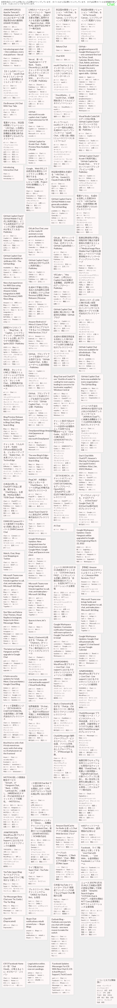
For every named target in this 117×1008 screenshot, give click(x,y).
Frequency (68, 644)
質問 (39, 54)
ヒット (99, 993)
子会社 (99, 995)
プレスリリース (11, 150)
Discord (40, 85)
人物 (96, 334)
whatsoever (18, 771)
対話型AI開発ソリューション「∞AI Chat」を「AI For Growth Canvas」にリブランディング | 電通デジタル (66, 15)
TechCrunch (58, 990)
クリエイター (60, 904)
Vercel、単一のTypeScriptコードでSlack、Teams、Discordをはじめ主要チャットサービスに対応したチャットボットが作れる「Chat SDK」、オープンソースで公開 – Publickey (39, 70)
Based (95, 653)
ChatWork (33, 660)
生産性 (83, 815)
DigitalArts (83, 796)
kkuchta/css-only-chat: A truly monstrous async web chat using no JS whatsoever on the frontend (13, 748)
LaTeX (6, 433)
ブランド (59, 458)
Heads (6, 980)
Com (92, 913)
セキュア (84, 801)
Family (6, 597)
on (6, 565)
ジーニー (85, 436)
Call (6, 595)
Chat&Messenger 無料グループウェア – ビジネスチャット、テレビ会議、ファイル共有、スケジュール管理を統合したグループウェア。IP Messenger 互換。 (64, 745)
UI (67, 990)
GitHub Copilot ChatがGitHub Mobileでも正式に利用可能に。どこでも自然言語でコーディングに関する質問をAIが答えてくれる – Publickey (13, 224)
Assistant (39, 240)
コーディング (9, 243)
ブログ (58, 326)
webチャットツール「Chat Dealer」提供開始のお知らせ (90, 828)
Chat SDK (60, 56)
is (53, 220)
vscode (32, 136)
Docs (93, 87)
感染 (104, 995)
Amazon (8, 303)
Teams (41, 89)
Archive (15, 627)
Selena (14, 636)
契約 (67, 161)
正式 (65, 266)
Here (39, 627)
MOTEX (7, 812)
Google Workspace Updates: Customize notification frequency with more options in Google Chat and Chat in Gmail (64, 631)
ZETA (66, 506)
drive (82, 89)
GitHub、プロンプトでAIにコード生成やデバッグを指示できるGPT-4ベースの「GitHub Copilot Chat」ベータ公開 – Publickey (39, 400)
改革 (90, 292)
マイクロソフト (86, 185)
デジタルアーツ (85, 803)
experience (16, 307)
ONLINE (39, 980)
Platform (8, 65)
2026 (6, 27)
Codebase (15, 58)
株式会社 (84, 524)
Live (14, 562)
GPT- (54, 188)
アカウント (36, 807)
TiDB (13, 508)
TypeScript (34, 92)
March (80, 557)
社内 (91, 815)
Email (32, 561)
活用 (80, 230)
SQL (32, 499)
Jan (90, 482)
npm (6, 63)
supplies (57, 410)
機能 (40, 51)
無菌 (89, 813)
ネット (58, 157)
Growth (60, 29)
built (96, 79)
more (82, 103)
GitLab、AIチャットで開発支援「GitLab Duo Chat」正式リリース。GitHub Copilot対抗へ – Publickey (64, 243)
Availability (8, 268)
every (6, 61)
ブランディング (62, 36)
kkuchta (7, 764)
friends (15, 597)
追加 (57, 619)
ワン (69, 159)
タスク (32, 39)
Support (17, 438)
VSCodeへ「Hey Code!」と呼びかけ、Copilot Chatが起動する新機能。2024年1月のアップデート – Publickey (64, 281)
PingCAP (32, 496)
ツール (96, 839)
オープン (34, 94)
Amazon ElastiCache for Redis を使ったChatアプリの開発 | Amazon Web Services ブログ (66, 829)
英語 (44, 740)
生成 (57, 164)
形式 (65, 465)
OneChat (83, 515)
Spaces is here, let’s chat (37, 621)
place (82, 270)
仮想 (82, 336)
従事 (81, 287)
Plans (14, 602)
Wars (15, 643)
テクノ (7, 476)
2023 (7, 347)
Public (42, 160)
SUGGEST (83, 661)
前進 (81, 150)
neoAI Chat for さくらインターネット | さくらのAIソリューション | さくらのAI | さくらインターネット (64, 70)
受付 (34, 812)
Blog (65, 211)
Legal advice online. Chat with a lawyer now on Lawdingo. (36, 966)
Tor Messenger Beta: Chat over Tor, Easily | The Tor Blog (13, 899)
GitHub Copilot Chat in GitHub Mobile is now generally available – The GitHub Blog (61, 203)
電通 (59, 41)
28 (14, 27)
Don (81, 480)
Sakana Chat (61, 46)
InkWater (83, 482)
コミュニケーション (11, 397)
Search (7, 438)
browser (14, 110)
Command (90, 84)
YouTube (34, 879)
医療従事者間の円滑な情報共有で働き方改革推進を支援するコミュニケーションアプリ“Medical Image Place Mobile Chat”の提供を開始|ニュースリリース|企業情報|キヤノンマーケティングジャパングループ (90, 249)
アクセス (34, 346)
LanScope (15, 810)
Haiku (63, 188)
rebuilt (42, 935)
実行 (37, 205)
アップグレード (60, 508)
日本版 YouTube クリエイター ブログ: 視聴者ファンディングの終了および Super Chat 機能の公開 (64, 890)
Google (83, 96)
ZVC (31, 528)
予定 (32, 44)
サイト (7, 354)
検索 (6, 737)
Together (7, 606)
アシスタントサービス (89, 433)
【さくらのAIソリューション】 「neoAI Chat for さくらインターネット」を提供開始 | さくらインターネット (13, 76)
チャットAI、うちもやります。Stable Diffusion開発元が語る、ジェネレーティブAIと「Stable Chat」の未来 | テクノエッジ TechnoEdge (13, 452)
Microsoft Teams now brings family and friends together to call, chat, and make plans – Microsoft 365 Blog (13, 580)
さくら (57, 85)
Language (8, 315)
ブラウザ (18, 354)
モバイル (18, 888)
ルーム (42, 42)
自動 (57, 616)
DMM (7, 538)
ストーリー (59, 453)
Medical (83, 268)
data (6, 307)
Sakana (67, 50)
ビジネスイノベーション (63, 112)
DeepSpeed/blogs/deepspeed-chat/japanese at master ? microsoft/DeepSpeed (38, 434)
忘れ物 (42, 812)
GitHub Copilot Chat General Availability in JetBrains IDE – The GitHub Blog (13, 259)
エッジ (7, 471)
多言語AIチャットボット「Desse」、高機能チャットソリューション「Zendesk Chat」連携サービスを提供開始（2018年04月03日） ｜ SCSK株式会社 (41, 828)
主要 (41, 101)
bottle (57, 396)
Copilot (33, 129)
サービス (8, 41)
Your (6, 117)
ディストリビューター (62, 152)
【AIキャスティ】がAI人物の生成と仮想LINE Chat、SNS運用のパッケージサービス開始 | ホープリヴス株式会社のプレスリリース (89, 308)
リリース (59, 264)
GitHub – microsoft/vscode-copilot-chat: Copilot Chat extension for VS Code (38, 117)
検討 (102, 997)
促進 (65, 358)
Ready (32, 252)
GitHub (83, 94)
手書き (32, 309)
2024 (57, 292)
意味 (84, 930)
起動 (57, 304)
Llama (32, 341)
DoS (14, 32)
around (30, 931)
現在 (89, 150)
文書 (82, 752)
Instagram (8, 631)
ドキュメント (60, 607)
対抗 (68, 264)
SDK (67, 60)
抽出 (57, 614)
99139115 (8, 29)
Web (42, 198)
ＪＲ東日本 (44, 815)
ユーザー (34, 383)
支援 (32, 49)
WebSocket (8, 36)
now (42, 158)
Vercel (17, 65)
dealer (92, 835)
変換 (29, 205)
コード (44, 94)
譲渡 (108, 993)
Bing (16, 347)
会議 (93, 750)
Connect (15, 536)
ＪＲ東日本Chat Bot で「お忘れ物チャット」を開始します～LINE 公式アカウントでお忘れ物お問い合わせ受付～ (41, 790)
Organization (94, 398)
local (65, 406)
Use (57, 413)
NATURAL (8, 317)
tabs (5, 115)
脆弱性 (58, 698)
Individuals (83, 368)
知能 (92, 932)
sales (80, 218)
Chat (6, 32)
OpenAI (68, 503)
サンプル (8, 39)
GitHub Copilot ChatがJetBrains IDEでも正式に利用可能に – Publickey (39, 264)
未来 (16, 476)
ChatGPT (66, 398)
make (6, 599)
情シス (15, 822)
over (19, 910)
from (89, 91)
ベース (44, 420)
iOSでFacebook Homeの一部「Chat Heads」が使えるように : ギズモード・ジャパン (13, 969)
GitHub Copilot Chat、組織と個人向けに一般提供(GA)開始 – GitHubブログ (64, 313)
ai (31, 35)
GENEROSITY (67, 446)
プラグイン (59, 693)
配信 (32, 884)
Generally (56, 215)
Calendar (83, 82)
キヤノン (91, 270)
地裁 (98, 1002)
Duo (39, 245)
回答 (57, 612)
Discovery (83, 87)
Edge (40, 467)
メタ (6, 545)
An (20, 805)
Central (65, 396)
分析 (15, 152)
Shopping (7, 567)
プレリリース (84, 148)
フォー (67, 691)
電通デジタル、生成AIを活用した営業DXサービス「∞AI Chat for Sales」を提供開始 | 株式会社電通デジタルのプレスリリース (87, 202)
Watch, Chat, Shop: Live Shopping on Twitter (11, 556)
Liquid (82, 485)
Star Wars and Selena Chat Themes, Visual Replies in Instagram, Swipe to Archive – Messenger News (12, 617)
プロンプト (34, 381)
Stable (17, 466)
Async (6, 757)
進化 (44, 533)
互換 (6, 511)
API (6, 925)
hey (56, 297)
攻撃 (98, 997)
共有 (90, 282)
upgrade (7, 670)
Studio (94, 141)
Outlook (55, 948)
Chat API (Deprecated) (9, 919)
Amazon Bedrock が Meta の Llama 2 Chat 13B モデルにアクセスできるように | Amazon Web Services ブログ (39, 327)
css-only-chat (8, 760)
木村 (40, 738)
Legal (31, 977)
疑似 (14, 409)
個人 (57, 328)
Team (32, 526)
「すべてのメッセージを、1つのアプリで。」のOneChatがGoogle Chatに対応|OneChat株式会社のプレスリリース (89, 502)
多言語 (35, 857)
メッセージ (84, 522)
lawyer (41, 975)
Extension (43, 129)
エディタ (92, 143)
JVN (57, 681)
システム (43, 306)
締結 (65, 164)
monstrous (16, 764)
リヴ (89, 334)
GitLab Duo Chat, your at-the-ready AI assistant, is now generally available (38, 232)
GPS (104, 993)
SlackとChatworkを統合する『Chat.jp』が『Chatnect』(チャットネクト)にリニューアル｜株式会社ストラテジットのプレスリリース (39, 645)
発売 (32, 913)
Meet (43, 568)
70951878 (8, 849)
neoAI (64, 82)
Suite (6, 700)
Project (42, 196)
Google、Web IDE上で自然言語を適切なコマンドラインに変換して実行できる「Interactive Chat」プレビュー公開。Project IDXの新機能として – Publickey (36, 177)
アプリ (83, 517)
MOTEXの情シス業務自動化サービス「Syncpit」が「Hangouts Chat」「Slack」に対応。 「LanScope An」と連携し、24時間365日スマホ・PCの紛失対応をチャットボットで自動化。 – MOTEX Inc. (14, 789)
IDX (35, 193)
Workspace (84, 111)
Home (14, 980)
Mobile (62, 220)
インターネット (61, 87)
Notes (14, 433)
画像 (84, 450)
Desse (34, 845)
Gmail (92, 94)
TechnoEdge (8, 469)
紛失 (15, 824)
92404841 (58, 679)
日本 (6, 515)
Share (32, 696)
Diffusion (7, 466)
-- (58, 867)
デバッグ (43, 378)
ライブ (93, 872)
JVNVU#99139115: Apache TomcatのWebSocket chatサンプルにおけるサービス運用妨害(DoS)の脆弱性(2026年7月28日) (13, 16)
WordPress (59, 686)
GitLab (44, 247)
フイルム (58, 114)
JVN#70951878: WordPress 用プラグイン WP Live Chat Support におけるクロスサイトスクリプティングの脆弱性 (13, 839)
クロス (58, 688)
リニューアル (60, 356)
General (7, 272)
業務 (57, 363)
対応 (32, 106)
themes (6, 641)
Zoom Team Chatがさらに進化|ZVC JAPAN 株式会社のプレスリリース (39, 516)
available (33, 153)
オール (57, 149)
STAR (6, 639)
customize (58, 644)
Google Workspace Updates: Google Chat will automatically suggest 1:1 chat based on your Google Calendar (89, 643)
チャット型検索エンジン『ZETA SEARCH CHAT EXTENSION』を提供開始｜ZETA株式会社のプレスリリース (13, 712)
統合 (44, 674)
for (67, 26)
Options (69, 651)
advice (31, 973)
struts (99, 985)
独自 (40, 311)
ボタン (95, 591)
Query (64, 408)
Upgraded (91, 559)
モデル (33, 348)
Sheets (92, 106)
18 (56, 592)
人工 (84, 925)
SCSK (41, 845)
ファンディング (60, 906)
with (13, 115)
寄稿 (84, 594)
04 (39, 840)
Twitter (7, 570)
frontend (7, 762)
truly (5, 769)
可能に (83, 190)
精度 (64, 614)
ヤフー (32, 42)
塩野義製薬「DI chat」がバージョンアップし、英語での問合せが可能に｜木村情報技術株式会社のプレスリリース (39, 713)
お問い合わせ (36, 805)
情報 (90, 287)
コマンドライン (32, 201)
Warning (83, 489)
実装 (54, 191)
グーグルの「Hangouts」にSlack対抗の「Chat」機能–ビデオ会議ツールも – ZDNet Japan (66, 858)
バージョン (34, 728)
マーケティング (86, 280)
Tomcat (18, 34)
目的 (65, 365)
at (31, 243)
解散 (102, 1002)
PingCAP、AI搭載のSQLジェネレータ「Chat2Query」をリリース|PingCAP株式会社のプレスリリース (39, 485)
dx (79, 215)
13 (31, 336)
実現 (6, 154)
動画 (94, 875)
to (65, 410)
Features (41, 561)
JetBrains (7, 277)
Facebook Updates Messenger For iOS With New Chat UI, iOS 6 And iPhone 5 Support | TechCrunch (62, 969)
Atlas (82, 475)
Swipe (14, 639)
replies (6, 636)
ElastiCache (61, 840)
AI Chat (57, 525)
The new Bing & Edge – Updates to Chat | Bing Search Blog (39, 458)
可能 (32, 733)
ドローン (100, 1000)
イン (64, 147)
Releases (42, 304)
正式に (7, 248)
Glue (14, 310)
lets (37, 629)
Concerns (58, 401)
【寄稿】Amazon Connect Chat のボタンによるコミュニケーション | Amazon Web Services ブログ (91, 572)
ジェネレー (18, 471)
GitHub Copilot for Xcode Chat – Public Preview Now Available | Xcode (39, 145)
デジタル (61, 34)
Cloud (7, 503)
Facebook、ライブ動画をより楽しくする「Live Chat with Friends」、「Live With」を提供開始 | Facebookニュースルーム (90, 855)
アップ (67, 299)
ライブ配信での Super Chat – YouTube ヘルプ (38, 870)
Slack (32, 89)
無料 (64, 775)
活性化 (109, 995)
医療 (90, 285)
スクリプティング (11, 861)
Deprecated (8, 927)
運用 (15, 44)
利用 (90, 188)
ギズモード (8, 985)
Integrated (33, 568)
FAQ (57, 597)
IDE (28, 193)
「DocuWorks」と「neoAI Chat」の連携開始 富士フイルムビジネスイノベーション (64, 99)
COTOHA (66, 595)
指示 (32, 385)
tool (90, 108)
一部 (19, 985)
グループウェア (60, 763)
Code (40, 126)
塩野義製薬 (34, 735)
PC (16, 812)
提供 (40, 47)
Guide (57, 448)
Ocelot (82, 487)
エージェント (43, 37)
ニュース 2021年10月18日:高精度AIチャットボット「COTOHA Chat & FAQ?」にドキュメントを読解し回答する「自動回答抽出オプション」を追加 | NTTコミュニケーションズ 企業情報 (65, 578)
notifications (31, 935)
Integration (8, 312)
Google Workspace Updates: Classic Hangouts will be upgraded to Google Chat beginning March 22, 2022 (86, 537)
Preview (33, 160)
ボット (32, 101)
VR (14, 538)
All (81, 359)
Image (90, 265)
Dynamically (92, 89)
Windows (59, 415)
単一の (40, 104)
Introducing (16, 61)
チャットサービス (35, 99)
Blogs (38, 442)
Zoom (40, 526)
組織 (57, 331)
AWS (18, 303)
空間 (82, 817)
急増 (110, 990)
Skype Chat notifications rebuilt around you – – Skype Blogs (35, 922)
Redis (59, 842)
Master (43, 447)
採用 (111, 997)
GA (56, 324)
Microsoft (34, 133)
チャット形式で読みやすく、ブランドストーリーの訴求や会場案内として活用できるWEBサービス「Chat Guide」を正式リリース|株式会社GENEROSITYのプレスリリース (64, 432)
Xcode (32, 163)
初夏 (94, 805)
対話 (59, 38)
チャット (43, 96)
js (15, 762)
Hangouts (91, 554)
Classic (88, 552)
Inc (6, 810)
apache (18, 29)
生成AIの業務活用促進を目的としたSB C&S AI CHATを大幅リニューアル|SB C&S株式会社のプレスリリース (64, 341)
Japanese (33, 447)
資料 (40, 314)
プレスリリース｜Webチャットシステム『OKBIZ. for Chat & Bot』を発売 (39, 893)
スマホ (19, 817)
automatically (84, 653)
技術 (32, 738)
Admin (82, 77)
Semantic (94, 920)
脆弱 (6, 44)
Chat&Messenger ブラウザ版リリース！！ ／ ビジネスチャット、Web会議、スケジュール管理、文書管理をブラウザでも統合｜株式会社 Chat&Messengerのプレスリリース (89, 722)
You (38, 938)
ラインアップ (84, 805)
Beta (82, 361)
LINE (32, 37)
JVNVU (7, 34)
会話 (32, 47)
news (7, 319)
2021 (64, 592)
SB (70, 351)
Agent (40, 32)
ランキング (108, 1000)
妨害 (19, 41)
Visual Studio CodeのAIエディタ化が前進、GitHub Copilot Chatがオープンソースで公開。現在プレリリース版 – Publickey (89, 123)
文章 (40, 309)
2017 (85, 910)
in (45, 35)
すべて (92, 515)
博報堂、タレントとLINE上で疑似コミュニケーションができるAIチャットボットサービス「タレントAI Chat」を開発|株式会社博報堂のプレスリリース (13, 379)
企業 (82, 282)
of (56, 408)
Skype (30, 938)
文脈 (40, 49)
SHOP (14, 565)
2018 (46, 840)
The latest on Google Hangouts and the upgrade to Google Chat (12, 653)
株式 (32, 51)
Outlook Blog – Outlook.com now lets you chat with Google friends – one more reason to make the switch (61, 926)
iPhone (64, 983)
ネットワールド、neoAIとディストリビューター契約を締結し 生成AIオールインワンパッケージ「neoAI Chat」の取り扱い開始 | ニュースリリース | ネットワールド (64, 131)
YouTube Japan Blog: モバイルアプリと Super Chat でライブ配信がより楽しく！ (13, 876)
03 (33, 840)
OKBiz (39, 903)
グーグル (69, 872)
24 (6, 805)
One (90, 103)
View (42, 575)
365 (6, 590)
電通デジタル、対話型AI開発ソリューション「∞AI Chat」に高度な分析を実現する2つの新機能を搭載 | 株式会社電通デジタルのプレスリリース (13, 130)
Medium (91, 485)
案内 (65, 468)
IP (64, 758)
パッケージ (59, 159)
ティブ (17, 473)
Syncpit (15, 815)
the (62, 223)
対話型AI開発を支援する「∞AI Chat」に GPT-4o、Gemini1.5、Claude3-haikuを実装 (61, 176)
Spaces (40, 573)
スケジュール (85, 740)
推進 (82, 289)
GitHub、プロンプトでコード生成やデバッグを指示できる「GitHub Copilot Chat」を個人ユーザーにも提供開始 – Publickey (39, 361)
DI (38, 723)
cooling (67, 401)
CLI (81, 84)
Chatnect (41, 657)
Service (83, 106)
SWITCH (55, 951)
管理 (82, 755)
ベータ (32, 422)
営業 (88, 225)
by (89, 475)
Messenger (8, 634)
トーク (42, 39)
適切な (30, 210)
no (5, 767)
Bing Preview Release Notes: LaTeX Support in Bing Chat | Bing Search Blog (13, 421)
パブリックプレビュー (87, 183)
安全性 (83, 808)
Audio (40, 689)
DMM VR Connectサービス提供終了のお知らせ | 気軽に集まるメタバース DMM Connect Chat (13, 526)
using (6, 322)
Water (64, 413)
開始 (107, 997)
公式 (6, 362)
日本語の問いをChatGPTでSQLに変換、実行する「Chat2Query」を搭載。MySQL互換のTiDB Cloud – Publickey (13, 491)
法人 (84, 448)
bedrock (33, 339)
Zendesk (35, 847)
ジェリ (57, 691)
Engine (95, 915)
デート (57, 301)
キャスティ (83, 325)
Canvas (66, 24)
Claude (55, 186)
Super (40, 876)
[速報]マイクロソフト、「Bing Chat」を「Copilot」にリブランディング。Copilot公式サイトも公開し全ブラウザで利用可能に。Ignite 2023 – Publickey (13, 335)
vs (43, 133)
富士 (67, 114)
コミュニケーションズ (63, 602)
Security (15, 697)
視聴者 (65, 914)
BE (79, 549)
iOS (6, 983)
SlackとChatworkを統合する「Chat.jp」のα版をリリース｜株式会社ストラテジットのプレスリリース (64, 709)
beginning (87, 549)
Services (33, 343)
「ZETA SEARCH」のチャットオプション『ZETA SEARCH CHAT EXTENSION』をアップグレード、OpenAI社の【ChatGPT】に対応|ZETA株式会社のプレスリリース (64, 486)
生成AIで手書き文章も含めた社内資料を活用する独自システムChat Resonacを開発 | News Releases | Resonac (39, 292)
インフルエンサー (103, 988)
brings (15, 592)
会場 (68, 463)
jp (42, 660)
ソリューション (63, 31)
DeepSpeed (41, 445)
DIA (13, 112)
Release (18, 436)
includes (82, 101)
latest (6, 666)
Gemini (64, 186)
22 (88, 547)
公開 (32, 104)
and (88, 79)
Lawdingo (32, 975)
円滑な (82, 285)
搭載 (6, 157)
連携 (57, 116)
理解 (32, 54)
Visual (82, 143)
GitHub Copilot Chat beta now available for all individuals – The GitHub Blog (88, 351)
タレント (7, 402)
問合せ (40, 733)
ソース (33, 96)
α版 (56, 723)
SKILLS (82, 108)
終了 (6, 548)
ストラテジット (35, 664)
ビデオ (70, 874)
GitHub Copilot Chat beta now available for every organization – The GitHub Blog (91, 380)
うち (18, 469)
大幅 (57, 361)
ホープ (82, 334)
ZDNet (59, 872)
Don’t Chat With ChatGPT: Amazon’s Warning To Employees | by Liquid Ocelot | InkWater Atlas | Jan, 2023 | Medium (89, 462)
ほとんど (100, 990)
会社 (39, 44)
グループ (84, 273)
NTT (65, 597)
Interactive (8, 176)
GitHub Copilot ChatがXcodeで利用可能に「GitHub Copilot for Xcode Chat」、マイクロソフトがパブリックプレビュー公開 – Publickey (89, 164)
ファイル (59, 773)
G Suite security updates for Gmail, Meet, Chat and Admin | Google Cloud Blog (13, 680)
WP (18, 857)
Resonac (33, 306)
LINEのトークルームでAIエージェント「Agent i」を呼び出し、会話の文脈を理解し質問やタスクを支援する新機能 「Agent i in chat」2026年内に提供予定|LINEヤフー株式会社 (40, 19)
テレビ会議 (59, 770)
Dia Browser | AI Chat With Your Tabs (13, 104)
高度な (15, 162)
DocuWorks (67, 107)
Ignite (6, 352)
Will (79, 562)
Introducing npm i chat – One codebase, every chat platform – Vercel (13, 52)
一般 (67, 326)
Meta (40, 341)
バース (19, 543)
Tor (14, 913)
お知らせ (8, 540)
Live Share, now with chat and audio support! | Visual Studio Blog (39, 682)
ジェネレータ (42, 499)
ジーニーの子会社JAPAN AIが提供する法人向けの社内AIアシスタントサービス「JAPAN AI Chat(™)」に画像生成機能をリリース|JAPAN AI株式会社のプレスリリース (91, 415)
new (17, 317)
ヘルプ (32, 881)
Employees (90, 480)
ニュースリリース (62, 154)
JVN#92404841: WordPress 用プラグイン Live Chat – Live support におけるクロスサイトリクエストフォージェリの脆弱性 (64, 668)
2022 (80, 547)
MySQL (17, 503)
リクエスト (59, 696)
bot (34, 800)
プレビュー (31, 203)
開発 (67, 38)
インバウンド (106, 985)
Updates (33, 474)
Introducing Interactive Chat (10, 168)
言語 (38, 208)
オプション (59, 510)
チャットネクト (35, 667)
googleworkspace (86, 99)
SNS (90, 322)
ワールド (58, 161)
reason (64, 948)
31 (92, 910)
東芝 (105, 990)
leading (57, 406)
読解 (64, 616)
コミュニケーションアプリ (89, 275)
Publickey (34, 87)
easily (14, 908)
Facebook (94, 867)
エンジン (8, 727)
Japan (85, 431)
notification (59, 651)
